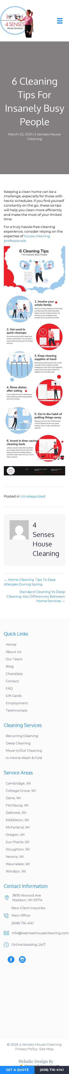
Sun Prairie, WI (18, 842)
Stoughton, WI (18, 849)
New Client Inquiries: (29, 908)
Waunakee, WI (18, 864)
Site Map (46, 1049)
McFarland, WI (18, 827)
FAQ (9, 688)
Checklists (14, 674)
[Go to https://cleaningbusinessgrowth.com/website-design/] (31, 1064)
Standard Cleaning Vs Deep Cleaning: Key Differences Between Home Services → (36, 596)
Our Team (14, 659)
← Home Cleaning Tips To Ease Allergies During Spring (30, 582)
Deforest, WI (16, 813)
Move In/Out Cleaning (24, 750)
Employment (17, 703)
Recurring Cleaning (22, 736)
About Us (13, 652)
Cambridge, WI (18, 783)
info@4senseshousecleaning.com (40, 933)
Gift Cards (14, 696)
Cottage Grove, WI (21, 791)
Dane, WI (13, 798)
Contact (12, 681)
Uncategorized (32, 496)
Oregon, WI (15, 835)
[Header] (59, 20)
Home (11, 644)
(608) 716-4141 (23, 923)
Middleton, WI (17, 820)
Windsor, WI (16, 871)
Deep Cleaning (18, 743)
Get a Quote (17, 1070)
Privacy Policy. (26, 1049)
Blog (10, 666)
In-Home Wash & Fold (24, 758)
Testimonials (16, 710)
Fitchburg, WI (17, 805)
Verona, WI (15, 857)
